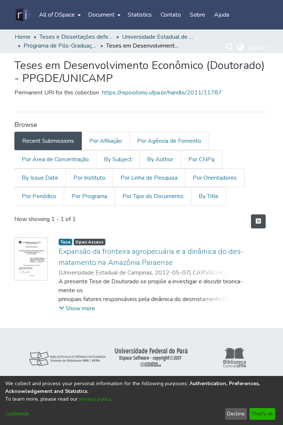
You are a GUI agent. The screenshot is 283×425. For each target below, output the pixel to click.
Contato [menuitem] (171, 15)
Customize (17, 413)
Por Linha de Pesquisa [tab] (149, 178)
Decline (236, 413)
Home (23, 37)
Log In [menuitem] (255, 47)
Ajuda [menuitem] (221, 15)
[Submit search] (230, 47)
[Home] (23, 14)
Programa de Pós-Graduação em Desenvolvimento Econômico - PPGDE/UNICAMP (60, 46)
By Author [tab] (160, 159)
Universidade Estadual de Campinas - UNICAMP (159, 37)
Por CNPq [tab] (201, 159)
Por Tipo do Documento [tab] (153, 196)
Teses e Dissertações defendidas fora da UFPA (76, 37)
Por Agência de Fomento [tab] (169, 141)
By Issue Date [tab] (40, 178)
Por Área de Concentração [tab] (55, 159)
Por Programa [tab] (89, 196)
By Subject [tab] (118, 159)
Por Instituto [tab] (89, 178)
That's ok (262, 413)
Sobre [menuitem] (197, 15)
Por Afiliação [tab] (105, 141)
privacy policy (95, 398)
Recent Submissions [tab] (48, 141)
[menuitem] (59, 15)
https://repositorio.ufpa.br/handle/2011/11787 (162, 93)
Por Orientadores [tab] (215, 178)
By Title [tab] (209, 196)
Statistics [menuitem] (140, 15)
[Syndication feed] (258, 221)
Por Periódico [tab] (39, 196)
